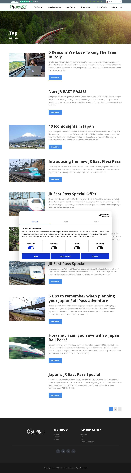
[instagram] (101, 1)
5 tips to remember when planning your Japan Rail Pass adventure (82, 298)
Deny (36, 256)
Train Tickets (70, 7)
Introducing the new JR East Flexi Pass (85, 161)
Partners (114, 7)
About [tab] (96, 222)
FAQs (82, 437)
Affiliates (57, 437)
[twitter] (94, 1)
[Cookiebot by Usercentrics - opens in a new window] (100, 215)
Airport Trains (102, 7)
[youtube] (98, 1)
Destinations (85, 7)
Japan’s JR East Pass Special (74, 374)
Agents (56, 439)
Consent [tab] (35, 222)
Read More (55, 78)
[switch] (54, 247)
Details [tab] (65, 222)
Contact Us (84, 434)
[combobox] (114, 1)
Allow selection (65, 256)
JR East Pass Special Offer (73, 193)
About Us (57, 434)
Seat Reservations (55, 7)
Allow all (95, 256)
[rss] (90, 1)
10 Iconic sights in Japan (71, 126)
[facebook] (86, 1)
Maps (82, 439)
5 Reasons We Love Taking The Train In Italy (83, 54)
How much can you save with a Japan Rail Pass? (84, 337)
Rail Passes (38, 7)
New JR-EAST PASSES (67, 91)
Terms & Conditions (87, 442)
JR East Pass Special (67, 263)
